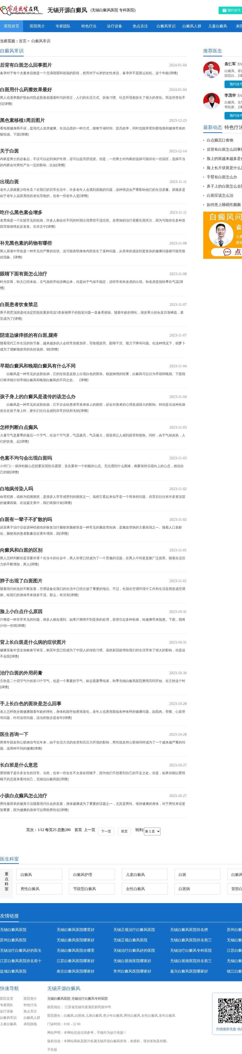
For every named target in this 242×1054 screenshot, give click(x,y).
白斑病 (184, 889)
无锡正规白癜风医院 (130, 940)
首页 (22, 41)
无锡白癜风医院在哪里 (76, 950)
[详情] (173, 73)
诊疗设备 (114, 26)
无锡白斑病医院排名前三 (191, 961)
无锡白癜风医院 (13, 930)
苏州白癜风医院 (13, 940)
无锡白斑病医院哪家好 (132, 961)
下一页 (106, 831)
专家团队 (63, 26)
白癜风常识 (166, 26)
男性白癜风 (30, 889)
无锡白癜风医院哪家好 (76, 940)
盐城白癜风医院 (13, 971)
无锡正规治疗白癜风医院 (134, 930)
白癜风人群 (191, 26)
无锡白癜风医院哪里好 (76, 930)
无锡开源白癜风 (67, 10)
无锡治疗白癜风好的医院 (134, 950)
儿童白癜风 (217, 26)
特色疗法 (88, 26)
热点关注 (140, 26)
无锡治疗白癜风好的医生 (21, 950)
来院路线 (30, 1024)
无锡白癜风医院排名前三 (191, 940)
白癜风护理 (82, 875)
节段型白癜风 (84, 889)
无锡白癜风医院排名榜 (189, 930)
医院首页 (11, 26)
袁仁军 (230, 64)
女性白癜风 (135, 889)
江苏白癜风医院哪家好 (76, 961)
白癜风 (26, 875)
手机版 (52, 1049)
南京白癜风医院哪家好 (76, 971)
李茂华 (230, 95)
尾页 (124, 831)
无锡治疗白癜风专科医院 (191, 950)
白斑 (182, 875)
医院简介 (37, 26)
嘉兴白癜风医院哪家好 (189, 971)
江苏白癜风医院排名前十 (21, 961)
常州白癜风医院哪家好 (132, 971)
